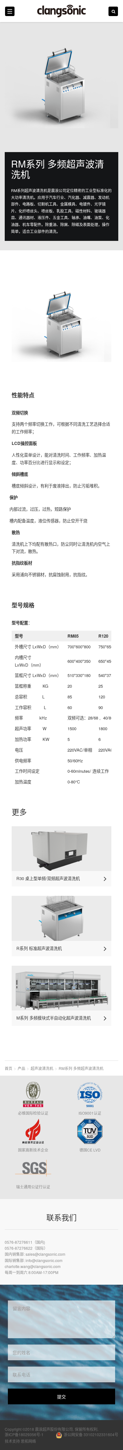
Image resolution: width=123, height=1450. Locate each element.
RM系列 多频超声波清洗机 (81, 1068)
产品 (21, 1068)
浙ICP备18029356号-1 (24, 1434)
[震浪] (61, 11)
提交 (61, 1396)
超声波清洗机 (42, 1068)
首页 (8, 1068)
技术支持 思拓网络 (20, 1441)
